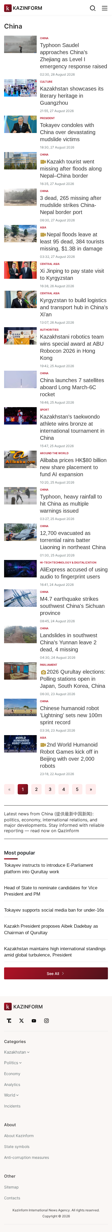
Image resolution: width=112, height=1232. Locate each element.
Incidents (12, 1106)
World (9, 1095)
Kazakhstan (15, 1052)
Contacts (12, 1198)
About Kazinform (19, 1135)
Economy (12, 1073)
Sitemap (11, 1187)
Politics (11, 1062)
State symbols (16, 1146)
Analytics (12, 1084)
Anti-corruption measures (26, 1157)
